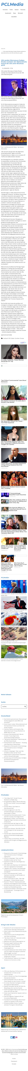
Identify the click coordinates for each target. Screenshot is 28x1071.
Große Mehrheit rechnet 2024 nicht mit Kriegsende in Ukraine (14, 955)
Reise (14, 13)
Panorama (23, 9)
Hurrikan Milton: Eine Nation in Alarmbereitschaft (14, 626)
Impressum (14, 1061)
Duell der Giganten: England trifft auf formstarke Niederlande (13, 997)
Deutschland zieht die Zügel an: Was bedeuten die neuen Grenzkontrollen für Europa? (14, 825)
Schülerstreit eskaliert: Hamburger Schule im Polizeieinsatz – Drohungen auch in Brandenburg (15, 890)
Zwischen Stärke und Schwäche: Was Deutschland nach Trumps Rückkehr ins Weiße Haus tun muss (14, 730)
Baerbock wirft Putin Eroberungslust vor (14, 941)
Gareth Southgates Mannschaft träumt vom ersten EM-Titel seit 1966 (15, 990)
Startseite (5, 9)
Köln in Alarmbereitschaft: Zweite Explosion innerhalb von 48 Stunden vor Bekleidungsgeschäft (14, 875)
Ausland (16, 9)
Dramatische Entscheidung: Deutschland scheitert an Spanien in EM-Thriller (14, 1000)
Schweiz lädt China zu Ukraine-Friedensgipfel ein (12, 947)
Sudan (12, 338)
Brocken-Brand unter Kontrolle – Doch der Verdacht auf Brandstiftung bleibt (15, 886)
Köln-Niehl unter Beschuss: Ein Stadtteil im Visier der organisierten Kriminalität (15, 865)
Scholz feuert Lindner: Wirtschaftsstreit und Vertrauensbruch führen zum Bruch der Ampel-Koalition (15, 725)
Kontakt (14, 1064)
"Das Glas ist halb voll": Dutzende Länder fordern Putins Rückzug (14, 938)
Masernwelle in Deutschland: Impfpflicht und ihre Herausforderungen (15, 755)
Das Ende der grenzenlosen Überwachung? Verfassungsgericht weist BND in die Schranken (15, 720)
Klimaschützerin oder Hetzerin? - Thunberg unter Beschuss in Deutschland (15, 743)
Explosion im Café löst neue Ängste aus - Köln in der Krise (14, 862)
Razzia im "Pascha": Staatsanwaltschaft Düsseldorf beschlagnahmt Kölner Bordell (15, 882)
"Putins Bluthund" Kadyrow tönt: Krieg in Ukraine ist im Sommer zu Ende (14, 959)
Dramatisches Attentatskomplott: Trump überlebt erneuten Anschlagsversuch (12, 659)
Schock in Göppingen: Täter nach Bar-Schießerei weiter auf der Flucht (14, 752)
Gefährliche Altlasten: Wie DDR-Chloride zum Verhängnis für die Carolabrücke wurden (14, 830)
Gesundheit (14, 16)
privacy (16, 1054)
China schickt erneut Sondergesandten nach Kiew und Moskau (14, 935)
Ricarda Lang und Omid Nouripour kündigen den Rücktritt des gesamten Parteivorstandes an (15, 759)
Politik (11, 9)
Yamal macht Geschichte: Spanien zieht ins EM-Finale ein (15, 993)
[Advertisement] (14, 33)
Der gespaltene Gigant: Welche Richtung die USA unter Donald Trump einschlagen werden (14, 610)
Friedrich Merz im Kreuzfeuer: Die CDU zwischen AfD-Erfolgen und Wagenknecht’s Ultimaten (15, 840)
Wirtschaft (20, 13)
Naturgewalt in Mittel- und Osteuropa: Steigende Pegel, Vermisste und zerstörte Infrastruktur (15, 820)
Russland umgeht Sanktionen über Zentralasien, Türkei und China (13, 944)
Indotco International (13, 1049)
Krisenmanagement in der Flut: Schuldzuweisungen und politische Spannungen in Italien (13, 642)
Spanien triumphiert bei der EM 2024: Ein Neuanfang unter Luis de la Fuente (14, 987)
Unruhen (17, 338)
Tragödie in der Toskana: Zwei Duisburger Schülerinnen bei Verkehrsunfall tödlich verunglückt (15, 870)
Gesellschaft (8, 13)
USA (9, 338)
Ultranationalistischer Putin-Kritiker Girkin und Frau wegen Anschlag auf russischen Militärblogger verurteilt (15, 951)
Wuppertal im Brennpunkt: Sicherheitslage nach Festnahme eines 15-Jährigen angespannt (15, 747)
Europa (22, 338)
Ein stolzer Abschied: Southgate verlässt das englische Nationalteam (14, 983)
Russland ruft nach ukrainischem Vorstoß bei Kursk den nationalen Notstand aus (15, 928)
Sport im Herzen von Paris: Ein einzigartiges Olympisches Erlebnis (15, 977)
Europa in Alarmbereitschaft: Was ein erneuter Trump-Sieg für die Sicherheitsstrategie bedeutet (13, 736)
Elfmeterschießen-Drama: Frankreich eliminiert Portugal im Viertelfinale (14, 1004)
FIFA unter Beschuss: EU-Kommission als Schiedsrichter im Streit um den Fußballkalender (14, 972)
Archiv (14, 1058)
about (12, 1054)
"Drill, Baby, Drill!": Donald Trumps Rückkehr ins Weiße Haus (13, 594)
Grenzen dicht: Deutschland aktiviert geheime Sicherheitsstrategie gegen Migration (13, 835)
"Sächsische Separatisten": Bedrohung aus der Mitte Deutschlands (15, 740)
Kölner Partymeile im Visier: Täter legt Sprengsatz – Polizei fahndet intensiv (14, 879)
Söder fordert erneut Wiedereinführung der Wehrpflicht (15, 932)
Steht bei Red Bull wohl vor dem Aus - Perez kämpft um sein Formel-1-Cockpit (14, 980)
